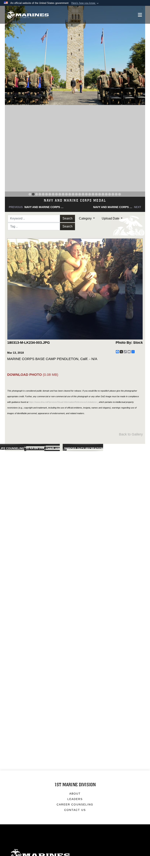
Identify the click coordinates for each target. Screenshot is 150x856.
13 (69, 194)
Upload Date (111, 218)
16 (79, 194)
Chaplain (53, 448)
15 (76, 194)
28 (119, 194)
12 (66, 194)
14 (73, 194)
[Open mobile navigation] (140, 15)
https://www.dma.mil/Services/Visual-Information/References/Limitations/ (63, 402)
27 (116, 194)
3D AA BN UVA (35, 448)
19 (89, 194)
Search (67, 218)
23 (103, 194)
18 (86, 194)
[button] (85, 3)
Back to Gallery (131, 434)
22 (99, 194)
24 (106, 194)
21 (96, 194)
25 (109, 194)
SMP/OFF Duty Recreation (83, 448)
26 (113, 194)
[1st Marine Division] (28, 15)
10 (59, 194)
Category (85, 218)
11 (63, 194)
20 (93, 194)
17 (83, 194)
